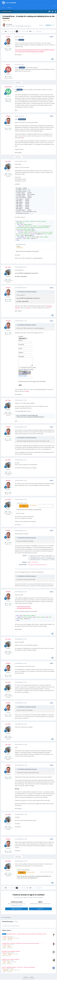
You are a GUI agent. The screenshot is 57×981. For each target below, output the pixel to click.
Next (30, 31)
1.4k (7, 48)
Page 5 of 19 (38, 31)
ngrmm (8, 64)
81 (7, 173)
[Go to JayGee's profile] (53, 934)
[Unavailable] (35, 562)
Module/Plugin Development (23, 26)
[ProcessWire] (9, 3)
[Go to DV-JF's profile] (53, 968)
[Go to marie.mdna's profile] (8, 91)
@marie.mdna (22, 119)
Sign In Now (40, 908)
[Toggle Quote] (17, 291)
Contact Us (26, 977)
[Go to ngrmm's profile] (8, 69)
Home (3, 7)
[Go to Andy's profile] (53, 960)
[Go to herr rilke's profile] (8, 166)
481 (7, 76)
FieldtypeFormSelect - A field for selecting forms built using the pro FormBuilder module (26, 933)
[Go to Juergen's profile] (3, 25)
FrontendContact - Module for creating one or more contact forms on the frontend (20, 943)
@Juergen (22, 67)
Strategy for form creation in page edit (10, 959)
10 (27, 31)
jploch (4, 952)
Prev (6, 31)
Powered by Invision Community (28, 978)
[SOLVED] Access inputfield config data (11, 951)
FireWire (5, 936)
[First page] (3, 31)
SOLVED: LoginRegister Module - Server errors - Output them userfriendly (18, 967)
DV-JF (4, 968)
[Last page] (33, 31)
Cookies (32, 977)
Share (41, 25)
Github (27, 391)
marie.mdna (8, 86)
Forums (9, 7)
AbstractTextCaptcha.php (24, 606)
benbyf (4, 960)
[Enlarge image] (35, 248)
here (22, 137)
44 (7, 98)
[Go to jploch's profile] (53, 952)
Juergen (10, 24)
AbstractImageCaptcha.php (24, 608)
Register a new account (17, 908)
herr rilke (8, 161)
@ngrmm (21, 39)
